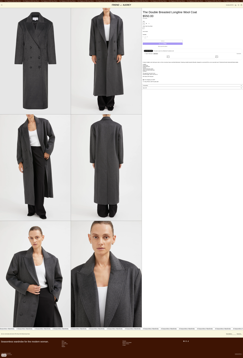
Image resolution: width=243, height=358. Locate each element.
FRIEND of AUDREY (7, 353)
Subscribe (239, 333)
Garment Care (65, 343)
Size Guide (64, 342)
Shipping (124, 341)
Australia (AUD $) (230, 5)
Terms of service (9, 354)
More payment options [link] (162, 46)
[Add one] (147, 37)
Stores (63, 345)
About (63, 341)
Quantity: (144, 34)
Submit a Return (125, 343)
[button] (238, 5)
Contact (124, 345)
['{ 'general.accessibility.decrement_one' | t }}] (143, 37)
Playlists (63, 346)
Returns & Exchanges (127, 342)
